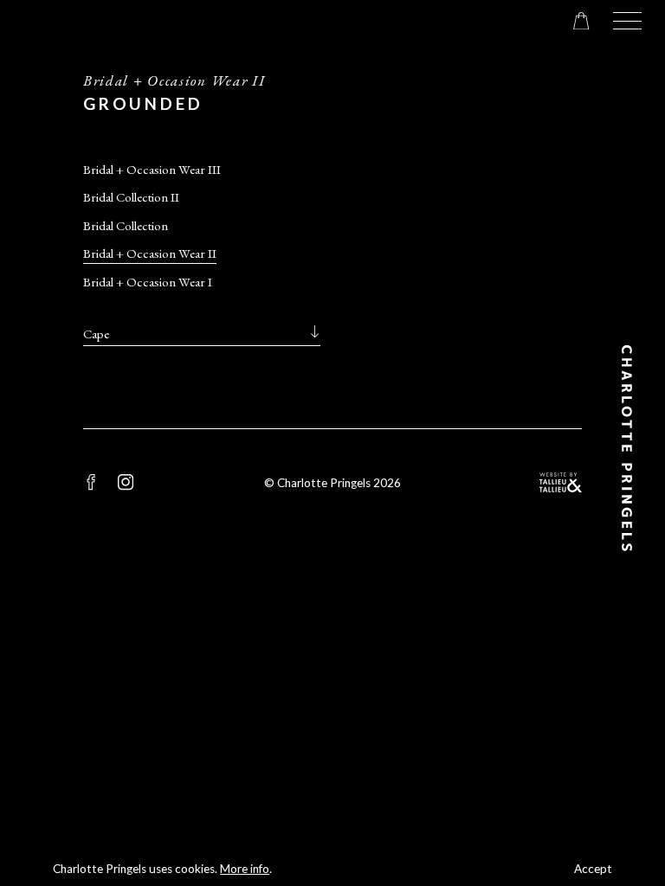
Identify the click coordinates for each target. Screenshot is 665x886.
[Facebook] (91, 482)
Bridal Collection (125, 225)
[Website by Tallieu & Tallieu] (560, 482)
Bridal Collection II (131, 197)
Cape (96, 333)
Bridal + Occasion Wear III (152, 169)
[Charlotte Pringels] (628, 448)
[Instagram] (125, 482)
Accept (593, 869)
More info (244, 869)
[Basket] (581, 20)
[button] (627, 20)
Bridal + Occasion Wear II (149, 253)
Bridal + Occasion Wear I (147, 281)
